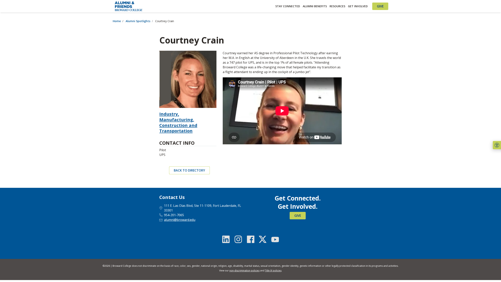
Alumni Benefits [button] (315, 6)
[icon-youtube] (275, 239)
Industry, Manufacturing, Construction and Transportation (178, 122)
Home (117, 21)
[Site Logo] (148, 6)
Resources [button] (337, 6)
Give (380, 6)
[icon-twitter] (263, 239)
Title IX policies (273, 270)
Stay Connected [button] (287, 6)
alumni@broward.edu (179, 220)
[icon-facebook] (250, 239)
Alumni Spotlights (138, 21)
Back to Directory (189, 170)
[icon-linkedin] (226, 239)
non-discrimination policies (244, 270)
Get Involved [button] (358, 6)
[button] (497, 145)
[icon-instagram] (238, 239)
